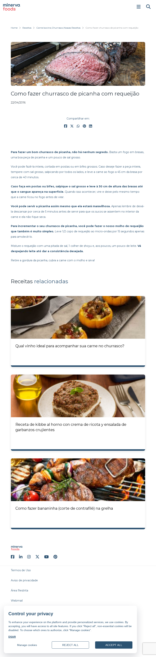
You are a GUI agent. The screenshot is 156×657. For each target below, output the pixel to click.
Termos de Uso (21, 570)
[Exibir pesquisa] (148, 7)
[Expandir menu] (138, 7)
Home (14, 27)
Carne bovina (43, 27)
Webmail (17, 600)
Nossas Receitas (72, 27)
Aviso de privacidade (24, 580)
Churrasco (57, 27)
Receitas (26, 27)
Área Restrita (19, 590)
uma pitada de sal (55, 246)
